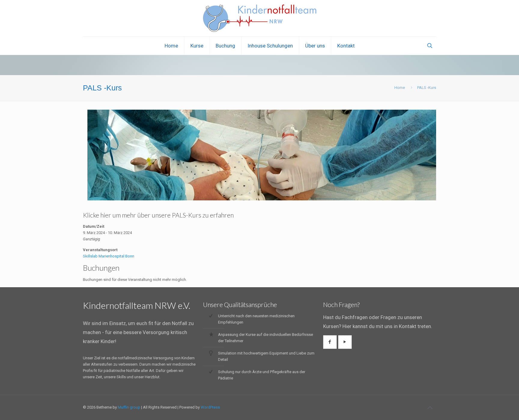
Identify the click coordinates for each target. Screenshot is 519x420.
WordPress (210, 407)
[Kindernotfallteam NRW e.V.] (259, 18)
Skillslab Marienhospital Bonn (108, 256)
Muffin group (129, 407)
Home (399, 87)
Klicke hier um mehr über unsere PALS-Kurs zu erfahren (158, 215)
